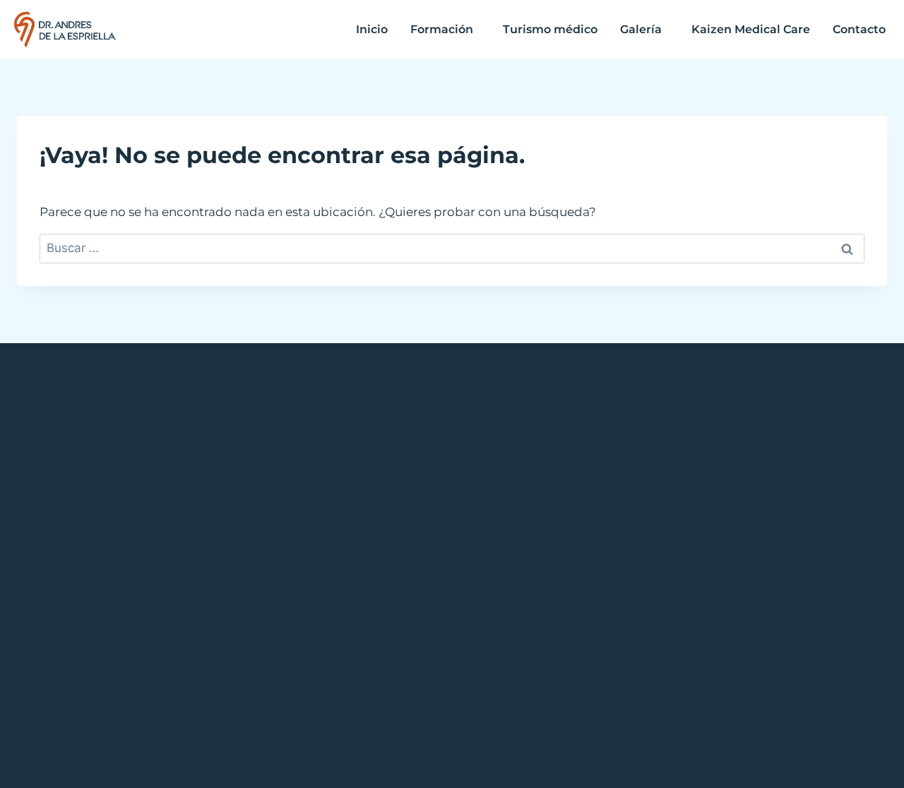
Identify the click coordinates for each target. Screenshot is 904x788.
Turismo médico (550, 29)
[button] (445, 29)
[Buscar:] (452, 248)
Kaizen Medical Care (750, 29)
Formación (441, 29)
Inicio (372, 29)
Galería (641, 29)
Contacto (859, 29)
